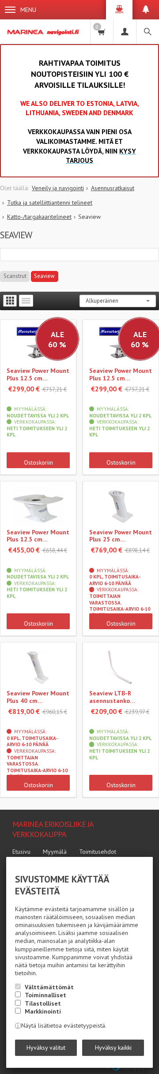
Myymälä (55, 852)
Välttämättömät (49, 987)
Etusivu (21, 852)
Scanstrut (15, 276)
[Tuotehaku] (147, 31)
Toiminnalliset (45, 995)
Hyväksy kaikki (113, 1047)
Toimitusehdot (97, 852)
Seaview (44, 276)
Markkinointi (43, 1011)
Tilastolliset (43, 1003)
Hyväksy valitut (45, 1047)
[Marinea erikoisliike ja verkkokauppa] (43, 31)
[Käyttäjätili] (124, 31)
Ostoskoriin (38, 462)
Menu (28, 10)
